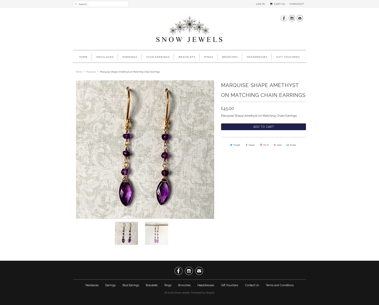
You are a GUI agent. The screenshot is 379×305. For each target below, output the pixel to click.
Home (83, 57)
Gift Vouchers (288, 57)
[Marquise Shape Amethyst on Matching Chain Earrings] (145, 149)
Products (91, 71)
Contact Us (252, 285)
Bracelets (187, 57)
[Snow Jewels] (189, 30)
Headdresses (257, 57)
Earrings (130, 57)
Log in (260, 4)
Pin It (266, 145)
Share (252, 145)
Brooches (230, 57)
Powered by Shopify (203, 292)
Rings (208, 57)
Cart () (279, 4)
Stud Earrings (158, 57)
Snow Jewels (182, 292)
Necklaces (105, 57)
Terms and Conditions (280, 285)
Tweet (236, 145)
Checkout (297, 4)
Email (293, 145)
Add (279, 145)
